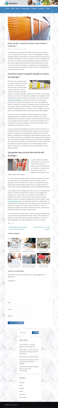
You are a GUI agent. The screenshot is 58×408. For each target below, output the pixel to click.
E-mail (10, 309)
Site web (10, 316)
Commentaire (12, 280)
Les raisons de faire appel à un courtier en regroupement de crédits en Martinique (29, 361)
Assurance (41, 8)
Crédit (12, 8)
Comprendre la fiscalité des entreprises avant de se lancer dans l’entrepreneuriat (29, 368)
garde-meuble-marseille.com (15, 100)
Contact (48, 8)
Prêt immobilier (26, 8)
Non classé (22, 394)
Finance (18, 8)
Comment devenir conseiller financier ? (29, 356)
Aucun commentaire (22, 49)
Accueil (7, 8)
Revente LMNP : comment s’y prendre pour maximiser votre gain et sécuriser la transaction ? (28, 351)
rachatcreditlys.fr (14, 404)
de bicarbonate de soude (14, 201)
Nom (9, 302)
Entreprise (34, 8)
